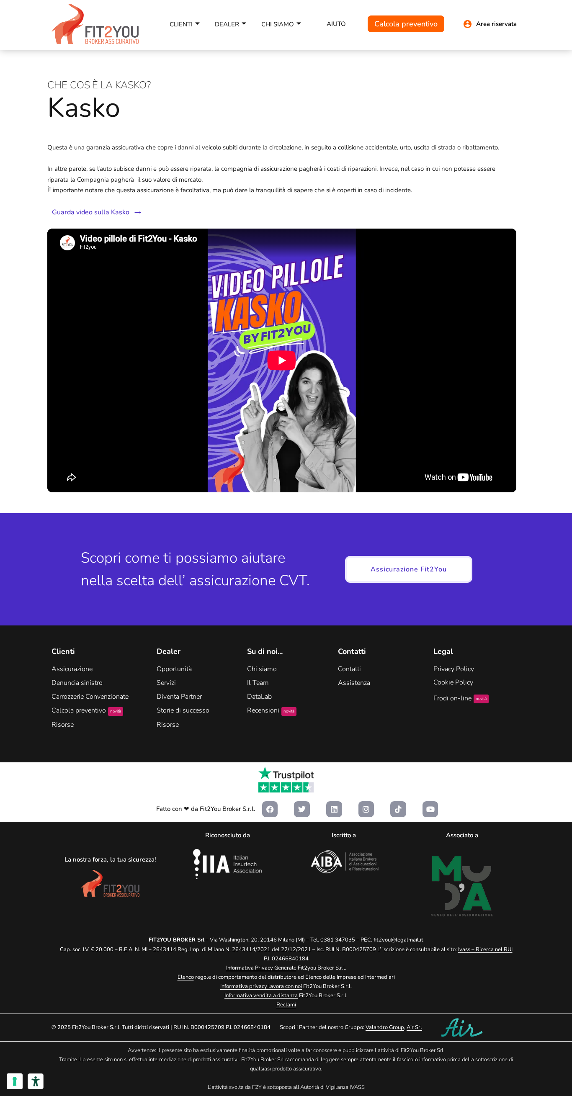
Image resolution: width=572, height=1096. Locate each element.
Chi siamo (277, 24)
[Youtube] (430, 809)
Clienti (181, 24)
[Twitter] (302, 809)
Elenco (186, 977)
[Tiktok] (398, 809)
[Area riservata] (467, 24)
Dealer (227, 24)
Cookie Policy (453, 682)
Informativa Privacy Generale (261, 968)
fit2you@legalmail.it (398, 940)
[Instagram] (366, 809)
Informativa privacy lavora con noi (261, 986)
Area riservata (496, 24)
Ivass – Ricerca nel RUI (485, 949)
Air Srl (414, 1027)
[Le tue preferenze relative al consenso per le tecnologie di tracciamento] (15, 1081)
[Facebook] (270, 809)
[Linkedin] (334, 809)
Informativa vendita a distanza (261, 995)
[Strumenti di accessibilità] (36, 1081)
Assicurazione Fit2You (409, 569)
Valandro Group (385, 1027)
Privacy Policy (453, 669)
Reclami (286, 1005)
